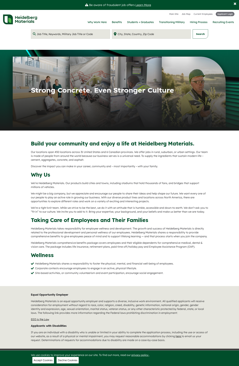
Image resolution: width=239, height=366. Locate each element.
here (179, 336)
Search (200, 34)
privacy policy (140, 355)
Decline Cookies (67, 360)
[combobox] (70, 34)
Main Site (173, 14)
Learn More (143, 5)
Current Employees (203, 14)
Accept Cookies (43, 360)
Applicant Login (225, 14)
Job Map (186, 14)
